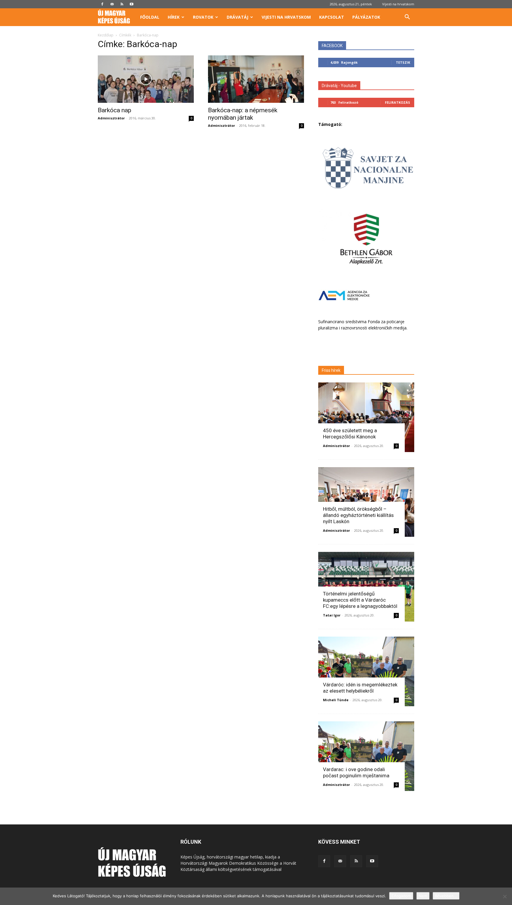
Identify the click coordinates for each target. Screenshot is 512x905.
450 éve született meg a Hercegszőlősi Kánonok (350, 433)
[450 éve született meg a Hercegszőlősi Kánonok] (366, 417)
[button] (407, 17)
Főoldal (149, 17)
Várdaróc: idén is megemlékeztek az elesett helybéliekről (360, 688)
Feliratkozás (397, 102)
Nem (423, 895)
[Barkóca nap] (146, 79)
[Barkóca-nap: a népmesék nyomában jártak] (256, 79)
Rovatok (203, 17)
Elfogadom (401, 895)
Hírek (174, 17)
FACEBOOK (332, 45)
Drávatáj (237, 17)
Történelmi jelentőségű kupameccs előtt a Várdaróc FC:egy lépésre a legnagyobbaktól (360, 600)
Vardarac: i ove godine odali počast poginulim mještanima (356, 772)
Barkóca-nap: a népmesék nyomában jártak (242, 114)
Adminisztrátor (111, 118)
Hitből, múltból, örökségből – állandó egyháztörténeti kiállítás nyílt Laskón (358, 515)
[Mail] (112, 4)
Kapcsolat (331, 17)
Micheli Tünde (335, 700)
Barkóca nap (114, 110)
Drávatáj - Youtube (339, 85)
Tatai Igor (331, 615)
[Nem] (505, 896)
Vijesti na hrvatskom (398, 4)
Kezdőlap (105, 35)
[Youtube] (131, 4)
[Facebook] (102, 4)
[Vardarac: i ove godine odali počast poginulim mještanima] (366, 756)
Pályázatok (366, 17)
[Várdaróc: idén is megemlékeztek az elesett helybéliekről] (366, 671)
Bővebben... (446, 895)
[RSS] (121, 4)
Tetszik (403, 62)
